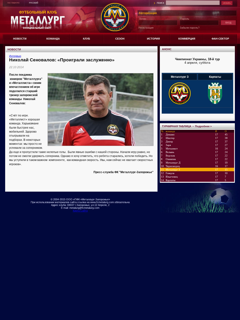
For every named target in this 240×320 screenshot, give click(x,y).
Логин (142, 18)
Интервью (15, 56)
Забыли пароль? (189, 27)
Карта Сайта (80, 210)
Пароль (184, 18)
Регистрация (146, 27)
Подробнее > (203, 126)
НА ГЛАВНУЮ (13, 3)
